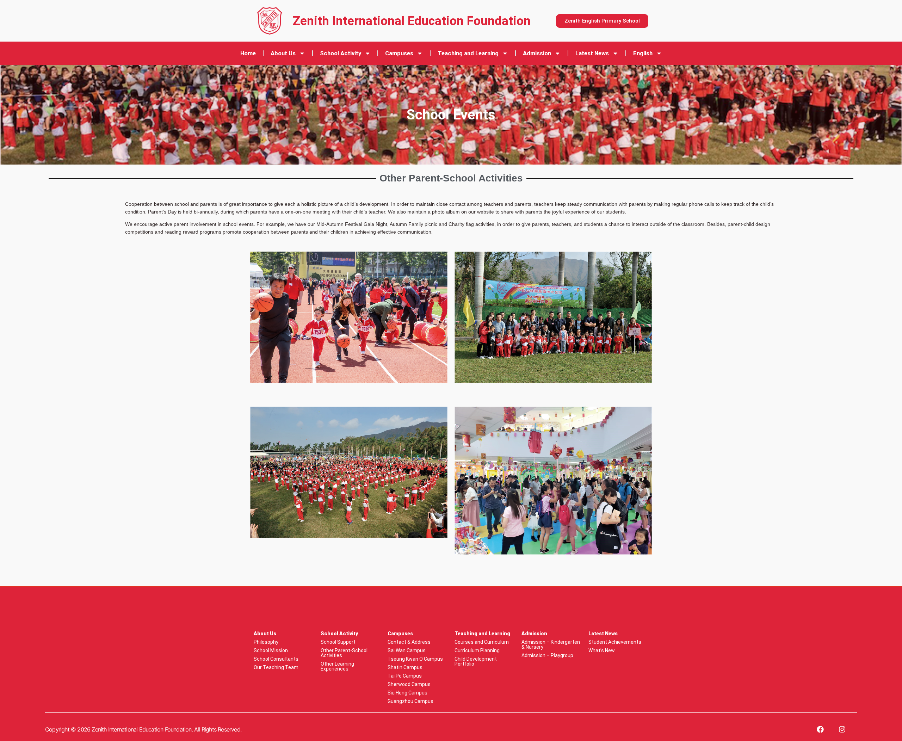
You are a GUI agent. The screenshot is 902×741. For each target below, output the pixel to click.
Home (248, 53)
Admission (537, 53)
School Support (338, 642)
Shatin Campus (405, 667)
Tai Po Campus (405, 676)
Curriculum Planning (477, 650)
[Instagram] (842, 729)
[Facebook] (820, 729)
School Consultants (276, 659)
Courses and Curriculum (482, 642)
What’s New (601, 650)
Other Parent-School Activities (344, 653)
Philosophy (266, 642)
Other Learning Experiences (337, 666)
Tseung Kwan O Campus (415, 659)
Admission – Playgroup (547, 655)
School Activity (340, 53)
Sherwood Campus (409, 684)
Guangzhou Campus (410, 701)
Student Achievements (614, 642)
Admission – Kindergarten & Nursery (550, 644)
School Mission (271, 650)
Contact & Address (409, 642)
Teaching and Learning (468, 53)
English (643, 53)
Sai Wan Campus (407, 650)
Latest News (592, 53)
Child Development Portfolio (476, 661)
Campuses (399, 53)
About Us (283, 53)
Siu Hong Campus (407, 693)
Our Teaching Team (276, 667)
